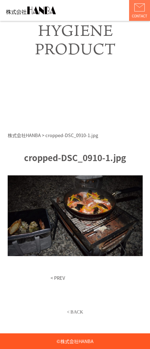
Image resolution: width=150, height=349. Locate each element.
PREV (59, 278)
